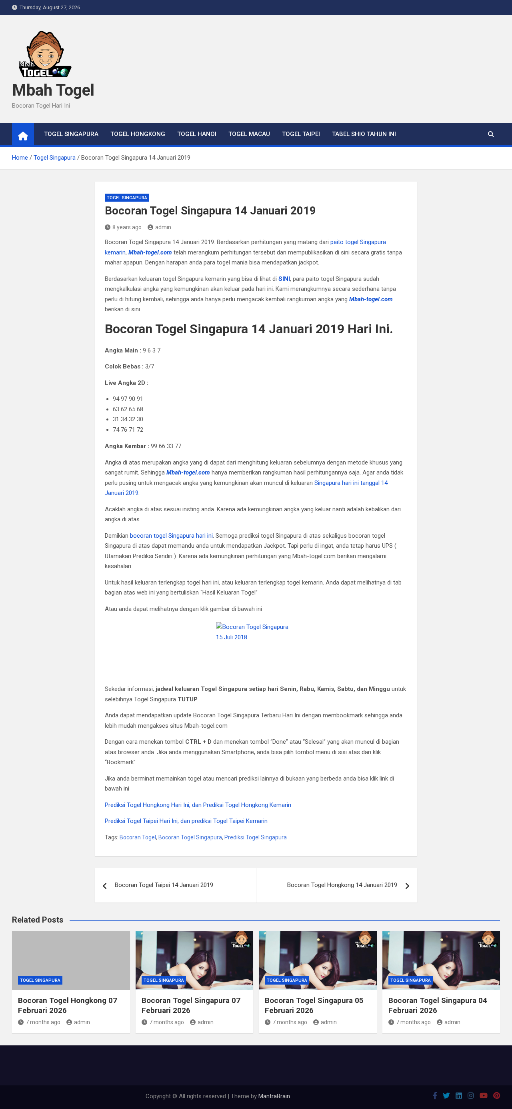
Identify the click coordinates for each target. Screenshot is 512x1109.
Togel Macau (249, 134)
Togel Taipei (301, 134)
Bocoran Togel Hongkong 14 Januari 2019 (342, 885)
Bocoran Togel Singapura (190, 837)
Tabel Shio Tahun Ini (364, 134)
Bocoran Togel (138, 837)
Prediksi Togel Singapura (255, 837)
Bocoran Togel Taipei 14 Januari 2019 (164, 885)
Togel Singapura (71, 134)
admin (163, 227)
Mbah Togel (53, 90)
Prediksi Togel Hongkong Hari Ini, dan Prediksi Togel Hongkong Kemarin (198, 805)
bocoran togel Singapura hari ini (171, 535)
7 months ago (43, 1022)
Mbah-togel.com (150, 252)
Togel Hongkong (137, 134)
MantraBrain (274, 1096)
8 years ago (127, 227)
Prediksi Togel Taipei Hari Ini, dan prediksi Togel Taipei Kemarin (186, 821)
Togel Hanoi (196, 134)
